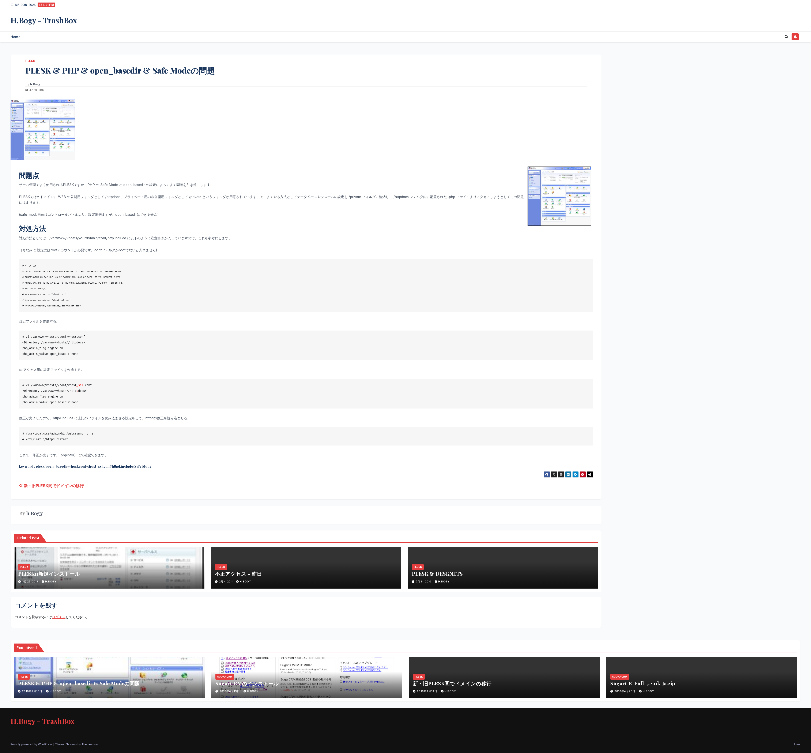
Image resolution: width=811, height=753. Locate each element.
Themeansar (90, 744)
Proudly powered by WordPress (32, 744)
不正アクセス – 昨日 (238, 573)
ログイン (58, 617)
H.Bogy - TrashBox (44, 20)
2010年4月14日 (427, 691)
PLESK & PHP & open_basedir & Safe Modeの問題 (79, 683)
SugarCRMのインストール (247, 683)
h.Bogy (35, 84)
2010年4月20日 (625, 691)
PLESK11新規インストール (49, 573)
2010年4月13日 (230, 691)
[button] (786, 37)
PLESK (30, 61)
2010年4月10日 (32, 691)
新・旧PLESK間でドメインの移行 (53, 485)
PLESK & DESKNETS (437, 573)
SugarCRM (225, 676)
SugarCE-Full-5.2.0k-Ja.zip (642, 683)
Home (15, 37)
